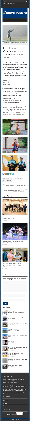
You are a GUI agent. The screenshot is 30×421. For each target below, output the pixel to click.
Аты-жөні (5, 293)
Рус (14, 3)
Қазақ (3, 3)
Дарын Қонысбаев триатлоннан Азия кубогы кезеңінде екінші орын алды (15, 185)
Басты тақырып (7, 60)
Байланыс (5, 406)
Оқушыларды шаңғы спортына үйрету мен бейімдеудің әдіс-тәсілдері (17, 311)
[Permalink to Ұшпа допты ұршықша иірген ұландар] (5, 327)
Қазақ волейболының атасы (15, 365)
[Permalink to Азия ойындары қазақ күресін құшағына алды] (5, 357)
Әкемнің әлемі (11, 341)
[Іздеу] (26, 1)
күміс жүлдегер (13, 178)
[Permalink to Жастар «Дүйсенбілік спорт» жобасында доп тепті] (5, 333)
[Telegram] (13, 174)
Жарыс (12, 60)
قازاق (11, 3)
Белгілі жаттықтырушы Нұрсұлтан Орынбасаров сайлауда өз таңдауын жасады (12, 265)
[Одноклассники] (6, 174)
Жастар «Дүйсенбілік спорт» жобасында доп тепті (15, 329)
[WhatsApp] (11, 174)
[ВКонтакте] (3, 174)
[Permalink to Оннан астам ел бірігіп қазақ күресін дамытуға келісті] (15, 239)
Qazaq (7, 3)
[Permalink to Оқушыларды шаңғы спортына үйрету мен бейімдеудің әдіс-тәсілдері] (5, 315)
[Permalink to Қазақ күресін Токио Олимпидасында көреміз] (5, 339)
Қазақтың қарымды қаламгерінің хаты (17, 359)
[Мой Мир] (8, 174)
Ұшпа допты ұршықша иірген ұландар (17, 323)
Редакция (5, 403)
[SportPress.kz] (15, 13)
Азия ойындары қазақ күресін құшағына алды (15, 353)
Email (4, 298)
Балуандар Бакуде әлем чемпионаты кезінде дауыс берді (12, 217)
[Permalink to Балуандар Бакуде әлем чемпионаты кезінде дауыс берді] (15, 214)
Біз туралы (5, 400)
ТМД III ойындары (7, 180)
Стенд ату (20, 178)
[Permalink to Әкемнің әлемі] (5, 345)
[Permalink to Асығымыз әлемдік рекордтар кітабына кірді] (5, 321)
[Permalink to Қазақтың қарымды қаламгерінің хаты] (5, 363)
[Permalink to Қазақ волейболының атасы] (5, 369)
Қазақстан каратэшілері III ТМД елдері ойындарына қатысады (14, 190)
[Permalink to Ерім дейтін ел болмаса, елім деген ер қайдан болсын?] (5, 351)
